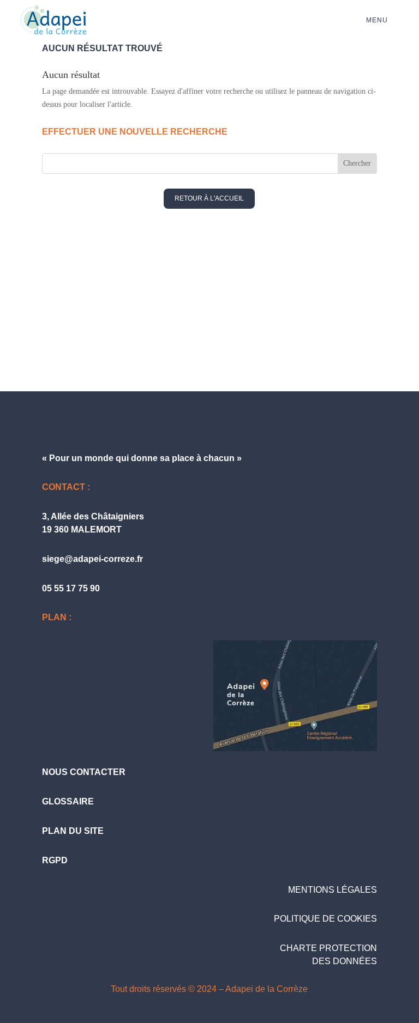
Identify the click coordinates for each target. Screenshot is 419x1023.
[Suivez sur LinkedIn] (233, 331)
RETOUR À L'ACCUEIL (209, 198)
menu (377, 20)
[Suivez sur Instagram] (281, 331)
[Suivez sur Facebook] (137, 331)
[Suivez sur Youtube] (185, 331)
